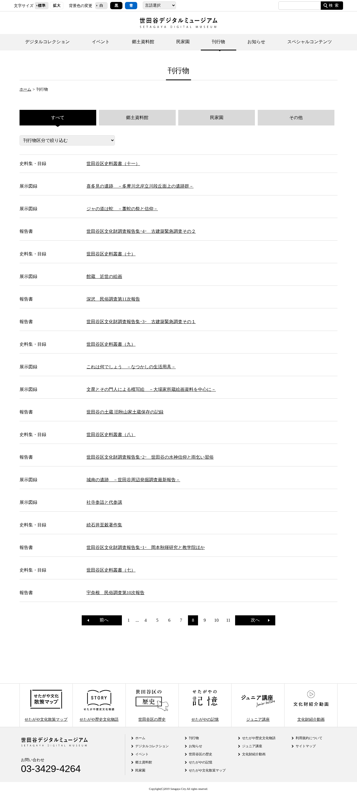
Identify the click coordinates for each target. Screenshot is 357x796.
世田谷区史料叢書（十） (111, 253)
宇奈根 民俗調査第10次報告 (115, 592)
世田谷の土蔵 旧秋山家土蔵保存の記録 (124, 412)
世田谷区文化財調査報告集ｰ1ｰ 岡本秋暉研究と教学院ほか (145, 547)
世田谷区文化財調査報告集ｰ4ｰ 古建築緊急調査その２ (141, 231)
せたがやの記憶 (205, 719)
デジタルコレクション (47, 41)
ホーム (25, 89)
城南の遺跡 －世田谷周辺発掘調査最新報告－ (133, 479)
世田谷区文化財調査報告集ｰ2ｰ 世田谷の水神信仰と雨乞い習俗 (150, 457)
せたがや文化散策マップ (46, 719)
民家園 (183, 41)
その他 (296, 117)
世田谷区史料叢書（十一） (113, 163)
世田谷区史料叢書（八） (111, 434)
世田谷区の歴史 (152, 719)
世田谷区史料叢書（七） (111, 570)
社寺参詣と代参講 (104, 502)
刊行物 (218, 41)
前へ (101, 620)
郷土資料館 (143, 41)
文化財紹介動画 (311, 719)
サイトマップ (306, 746)
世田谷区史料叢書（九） (111, 344)
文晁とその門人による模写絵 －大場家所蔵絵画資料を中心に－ (151, 389)
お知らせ (256, 41)
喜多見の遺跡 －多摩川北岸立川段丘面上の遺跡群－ (140, 186)
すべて (57, 117)
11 (228, 620)
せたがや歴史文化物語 (99, 719)
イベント (101, 41)
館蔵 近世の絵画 (104, 276)
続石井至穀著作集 (104, 524)
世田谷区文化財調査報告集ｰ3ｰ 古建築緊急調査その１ (141, 321)
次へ (257, 620)
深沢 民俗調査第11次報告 (113, 299)
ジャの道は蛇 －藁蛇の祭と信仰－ (122, 208)
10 (216, 620)
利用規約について (309, 738)
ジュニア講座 (258, 719)
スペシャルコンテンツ (309, 41)
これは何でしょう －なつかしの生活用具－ (131, 366)
